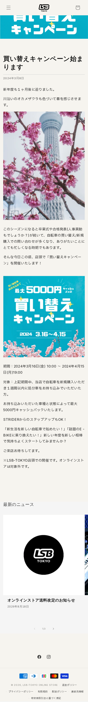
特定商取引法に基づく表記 (46, 698)
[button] (8, 7)
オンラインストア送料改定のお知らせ (41, 600)
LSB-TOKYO (30, 684)
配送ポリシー (59, 691)
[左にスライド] (34, 628)
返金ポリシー (69, 684)
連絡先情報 (77, 691)
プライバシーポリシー (21, 691)
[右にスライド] (53, 628)
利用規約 (43, 691)
